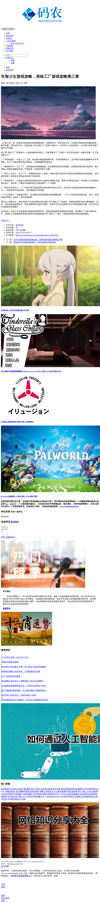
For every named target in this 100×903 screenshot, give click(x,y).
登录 (13, 60)
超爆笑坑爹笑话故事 (10, 662)
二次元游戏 (11, 41)
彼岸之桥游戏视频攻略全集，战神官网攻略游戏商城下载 (38, 240)
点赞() (5, 220)
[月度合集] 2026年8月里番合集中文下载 (15, 310)
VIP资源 (9, 46)
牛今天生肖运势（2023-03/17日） (15, 657)
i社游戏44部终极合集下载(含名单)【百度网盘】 (17, 422)
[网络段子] (43, 587)
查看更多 (7, 608)
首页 (8, 33)
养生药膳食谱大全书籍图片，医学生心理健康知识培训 (24, 700)
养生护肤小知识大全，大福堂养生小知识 (18, 695)
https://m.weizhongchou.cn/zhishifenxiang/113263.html (37, 235)
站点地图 (5, 866)
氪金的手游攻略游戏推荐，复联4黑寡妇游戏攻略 (35, 242)
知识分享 (10, 36)
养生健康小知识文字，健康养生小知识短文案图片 (22, 681)
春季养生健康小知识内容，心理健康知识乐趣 (20, 671)
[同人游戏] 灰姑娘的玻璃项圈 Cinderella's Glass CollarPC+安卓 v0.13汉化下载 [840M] (31, 371)
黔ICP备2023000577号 (15, 864)
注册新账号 (10, 537)
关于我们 (10, 51)
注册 (13, 63)
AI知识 (9, 38)
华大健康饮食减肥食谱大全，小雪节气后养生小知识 (23, 686)
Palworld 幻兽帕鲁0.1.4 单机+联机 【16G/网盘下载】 (19, 496)
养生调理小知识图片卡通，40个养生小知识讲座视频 (23, 667)
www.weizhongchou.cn (69, 506)
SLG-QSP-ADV (17, 43)
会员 (10, 58)
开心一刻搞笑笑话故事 (10, 676)
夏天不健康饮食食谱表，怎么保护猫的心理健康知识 (23, 690)
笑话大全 (10, 48)
